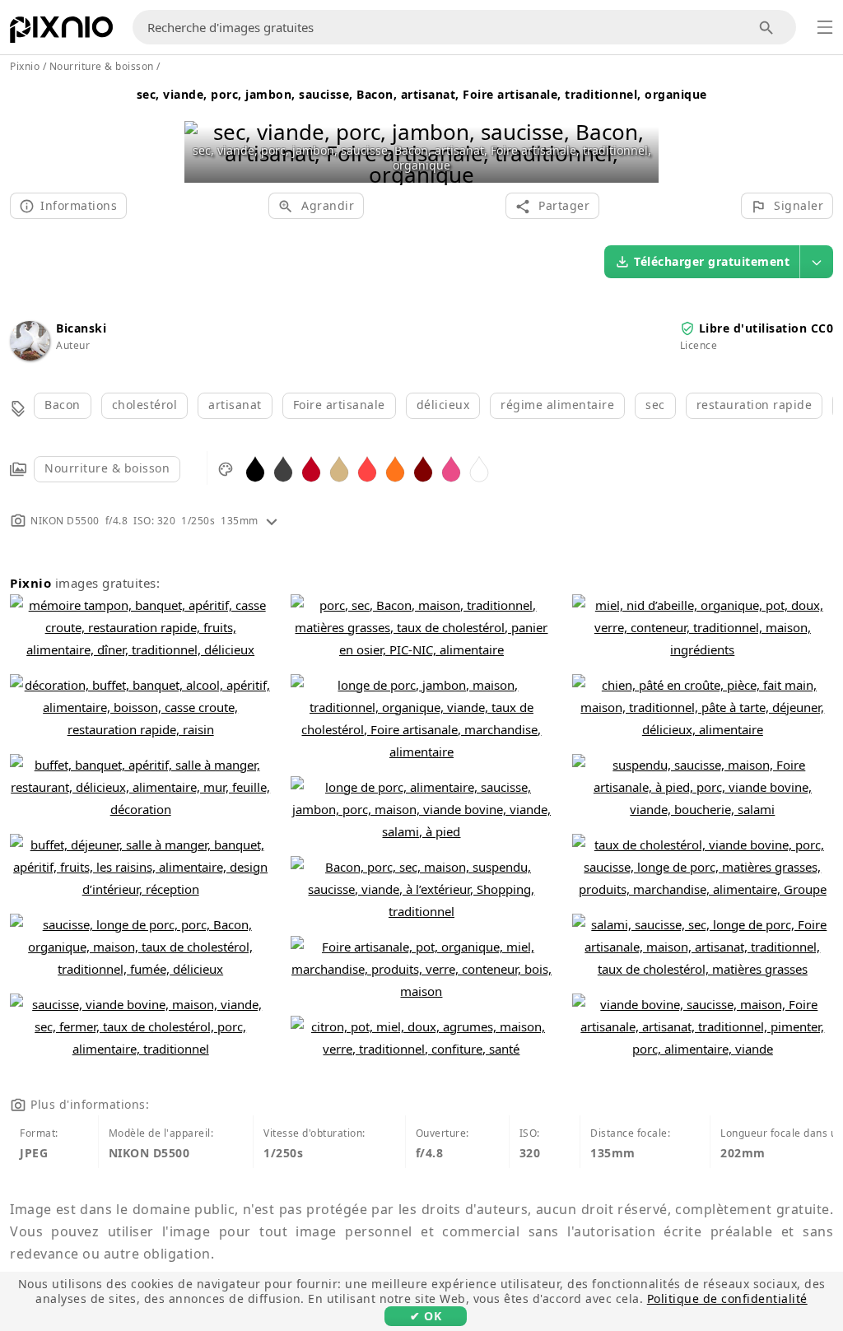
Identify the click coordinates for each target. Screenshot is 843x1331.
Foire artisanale (339, 404)
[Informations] (271, 521)
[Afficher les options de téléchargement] (816, 261)
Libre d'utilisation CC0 (766, 328)
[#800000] (423, 468)
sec (655, 404)
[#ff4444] (367, 468)
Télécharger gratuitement (711, 261)
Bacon (62, 404)
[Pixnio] (61, 32)
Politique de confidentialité (727, 1298)
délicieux (443, 404)
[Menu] (825, 27)
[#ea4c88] (451, 468)
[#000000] (255, 468)
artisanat (235, 404)
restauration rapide (754, 404)
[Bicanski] (29, 356)
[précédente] (202, 132)
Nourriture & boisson (107, 468)
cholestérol (145, 404)
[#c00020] (311, 468)
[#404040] (283, 468)
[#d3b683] (339, 468)
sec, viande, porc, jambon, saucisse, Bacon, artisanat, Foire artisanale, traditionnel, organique (422, 94)
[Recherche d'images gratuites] (766, 27)
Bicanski (81, 328)
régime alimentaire (557, 404)
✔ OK (425, 1316)
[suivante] (640, 132)
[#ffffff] (479, 468)
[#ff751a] (395, 468)
